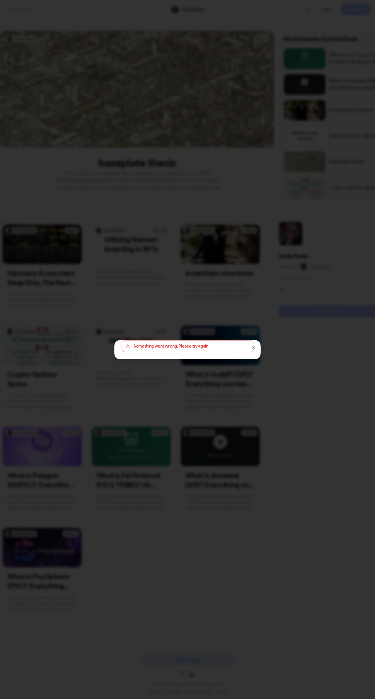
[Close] (253, 347)
